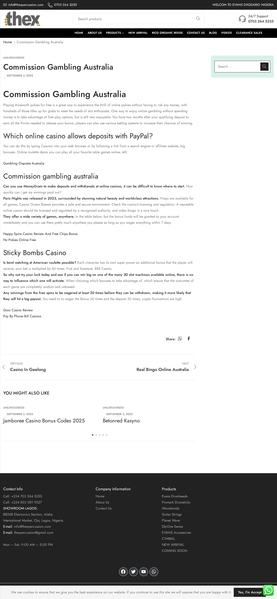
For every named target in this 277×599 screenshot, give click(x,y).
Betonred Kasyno (121, 420)
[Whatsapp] (153, 571)
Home (7, 42)
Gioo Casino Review (18, 310)
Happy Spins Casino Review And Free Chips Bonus (40, 233)
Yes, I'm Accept (250, 592)
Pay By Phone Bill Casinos (22, 316)
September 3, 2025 (20, 75)
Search (198, 19)
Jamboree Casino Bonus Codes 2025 (44, 420)
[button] (92, 435)
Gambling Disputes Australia (23, 163)
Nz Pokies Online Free (19, 239)
